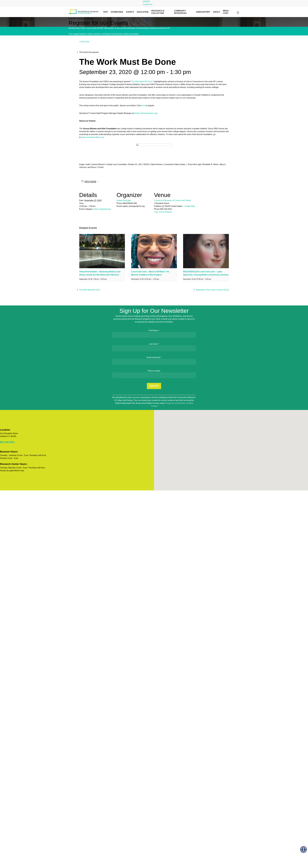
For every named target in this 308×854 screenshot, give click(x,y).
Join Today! (175, 28)
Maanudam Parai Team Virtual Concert (212, 290)
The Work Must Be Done (141, 81)
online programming (101, 209)
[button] (303, 849)
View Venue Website (163, 212)
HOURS (146, 1)
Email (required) (154, 357)
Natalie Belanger (124, 200)
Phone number (154, 371)
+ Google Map (189, 206)
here (143, 105)
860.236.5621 (7, 442)
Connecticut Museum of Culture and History (172, 200)
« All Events (84, 42)
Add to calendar (90, 182)
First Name (154, 330)
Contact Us (147, 4)
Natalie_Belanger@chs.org (145, 113)
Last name (154, 344)
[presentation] (102, 251)
